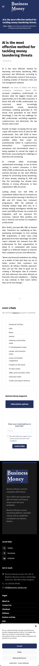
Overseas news (15, 377)
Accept (19, 646)
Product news (14, 369)
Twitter (10, 548)
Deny (19, 652)
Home (5, 26)
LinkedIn (11, 558)
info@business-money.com (16, 588)
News (10, 26)
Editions (5, 613)
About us (5, 601)
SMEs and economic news (19, 373)
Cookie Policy (13, 663)
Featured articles (16, 324)
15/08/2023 (7, 61)
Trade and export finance (19, 381)
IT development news (17, 347)
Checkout (6, 609)
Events (11, 336)
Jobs (10, 328)
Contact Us (6, 605)
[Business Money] (19, 6)
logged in (16, 313)
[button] (36, 626)
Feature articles (8, 617)
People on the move (17, 365)
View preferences (19, 658)
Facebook (11, 553)
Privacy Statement (23, 663)
